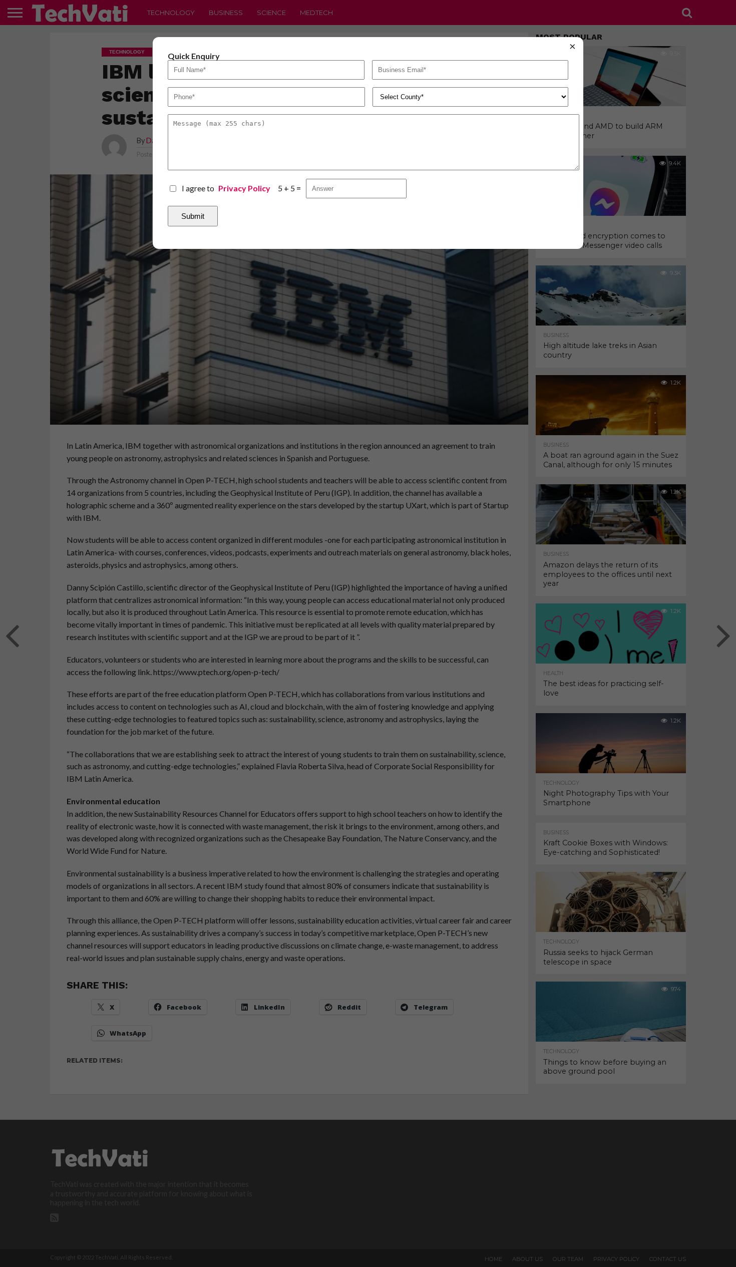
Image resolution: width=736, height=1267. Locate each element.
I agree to (226, 188)
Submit (192, 216)
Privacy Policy (244, 188)
